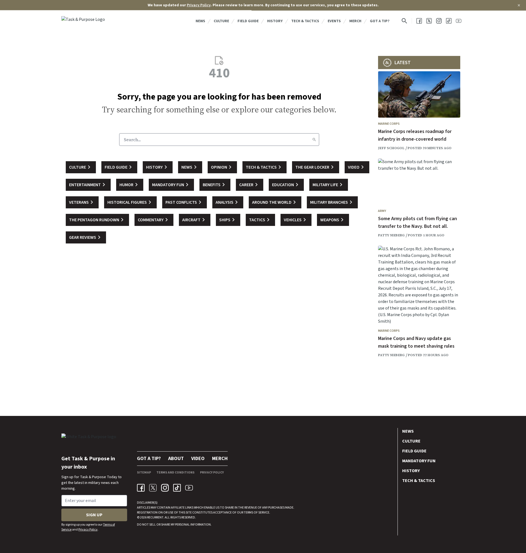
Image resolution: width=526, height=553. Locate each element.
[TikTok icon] (177, 488)
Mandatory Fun (419, 461)
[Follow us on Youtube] (458, 21)
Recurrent (155, 517)
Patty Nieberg (391, 235)
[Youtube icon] (189, 488)
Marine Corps (389, 124)
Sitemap (144, 472)
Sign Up (94, 515)
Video (198, 458)
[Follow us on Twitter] (429, 21)
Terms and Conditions (175, 472)
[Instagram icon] (165, 488)
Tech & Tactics (305, 21)
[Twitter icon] (153, 488)
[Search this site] (404, 21)
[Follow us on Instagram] (439, 21)
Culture (221, 21)
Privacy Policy (199, 5)
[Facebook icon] (141, 488)
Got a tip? (380, 21)
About (176, 458)
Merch (355, 21)
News (200, 21)
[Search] (314, 139)
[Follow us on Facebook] (419, 21)
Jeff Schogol (391, 148)
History (275, 21)
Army (382, 211)
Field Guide (248, 21)
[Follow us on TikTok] (448, 21)
